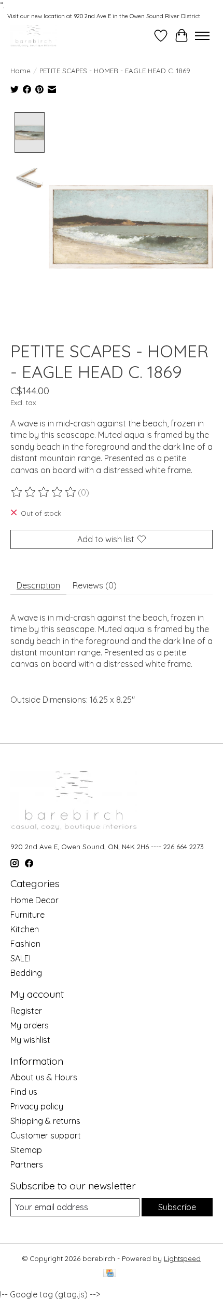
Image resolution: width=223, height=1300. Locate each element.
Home (20, 70)
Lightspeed (182, 1258)
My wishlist (30, 1040)
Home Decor (34, 900)
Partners (26, 1164)
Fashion (25, 944)
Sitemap (26, 1150)
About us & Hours (43, 1077)
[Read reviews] (44, 492)
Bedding (26, 973)
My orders (29, 1025)
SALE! (20, 958)
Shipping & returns (45, 1121)
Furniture (27, 914)
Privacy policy (36, 1106)
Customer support (45, 1135)
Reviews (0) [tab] (95, 585)
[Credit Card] (109, 1274)
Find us (23, 1092)
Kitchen (24, 929)
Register (26, 1011)
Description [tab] (38, 585)
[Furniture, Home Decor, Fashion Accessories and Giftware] (33, 35)
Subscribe (177, 1207)
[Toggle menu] (202, 35)
